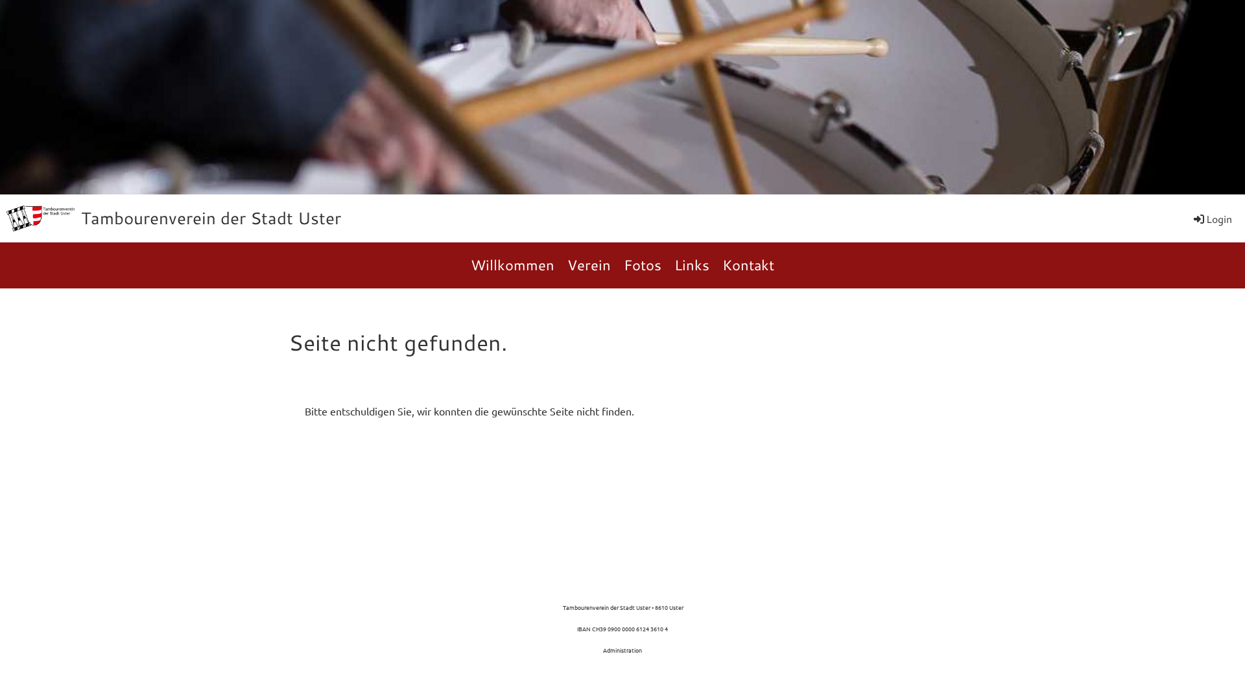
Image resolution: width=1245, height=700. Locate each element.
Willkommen (512, 264)
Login (1219, 219)
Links (691, 264)
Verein (589, 264)
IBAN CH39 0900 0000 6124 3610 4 (622, 628)
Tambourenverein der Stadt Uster (211, 218)
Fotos (642, 264)
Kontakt (748, 264)
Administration (622, 650)
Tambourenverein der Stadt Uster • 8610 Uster (622, 607)
